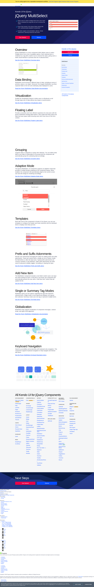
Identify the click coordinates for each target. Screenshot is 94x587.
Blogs (2, 507)
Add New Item (64, 81)
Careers (2, 562)
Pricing (2, 498)
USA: (6, 522)
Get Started (22, 37)
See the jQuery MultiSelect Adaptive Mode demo (29, 176)
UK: (6, 523)
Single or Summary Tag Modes (68, 83)
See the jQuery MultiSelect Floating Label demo (29, 120)
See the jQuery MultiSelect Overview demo (27, 60)
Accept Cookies (78, 584)
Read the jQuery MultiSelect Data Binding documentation (31, 88)
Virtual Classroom (4, 511)
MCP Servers (2, 495)
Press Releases (4, 560)
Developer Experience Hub (6, 501)
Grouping (63, 73)
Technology (3, 558)
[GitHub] (2, 536)
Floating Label (64, 71)
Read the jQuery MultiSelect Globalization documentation (31, 314)
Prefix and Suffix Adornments (67, 79)
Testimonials (3, 517)
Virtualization (64, 69)
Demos (39, 37)
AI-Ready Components (9, 495)
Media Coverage (4, 561)
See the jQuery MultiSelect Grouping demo (27, 158)
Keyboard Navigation (66, 87)
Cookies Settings (88, 584)
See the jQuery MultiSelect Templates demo (27, 227)
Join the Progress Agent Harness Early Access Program (63, 1)
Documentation (4, 503)
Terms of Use (3, 579)
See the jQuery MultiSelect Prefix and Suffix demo (29, 266)
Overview (63, 65)
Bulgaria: (7, 525)
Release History (4, 504)
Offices (2, 563)
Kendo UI (2, 492)
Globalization (64, 85)
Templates (64, 77)
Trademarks (80, 576)
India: (6, 524)
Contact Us (3, 521)
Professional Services (5, 509)
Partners (2, 510)
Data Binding (64, 67)
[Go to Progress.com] (3, 553)
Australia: (7, 526)
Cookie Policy (51, 584)
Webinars (3, 508)
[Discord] (2, 538)
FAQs (2, 513)
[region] (47, 584)
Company (3, 557)
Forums (2, 505)
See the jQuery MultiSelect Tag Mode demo (27, 299)
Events (2, 512)
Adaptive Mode (65, 75)
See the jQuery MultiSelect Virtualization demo (28, 103)
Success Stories (4, 516)
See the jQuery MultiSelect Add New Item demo (29, 283)
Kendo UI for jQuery (69, 49)
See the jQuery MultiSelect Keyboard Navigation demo (30, 355)
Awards (2, 559)
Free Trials (3, 497)
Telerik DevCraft (3, 490)
